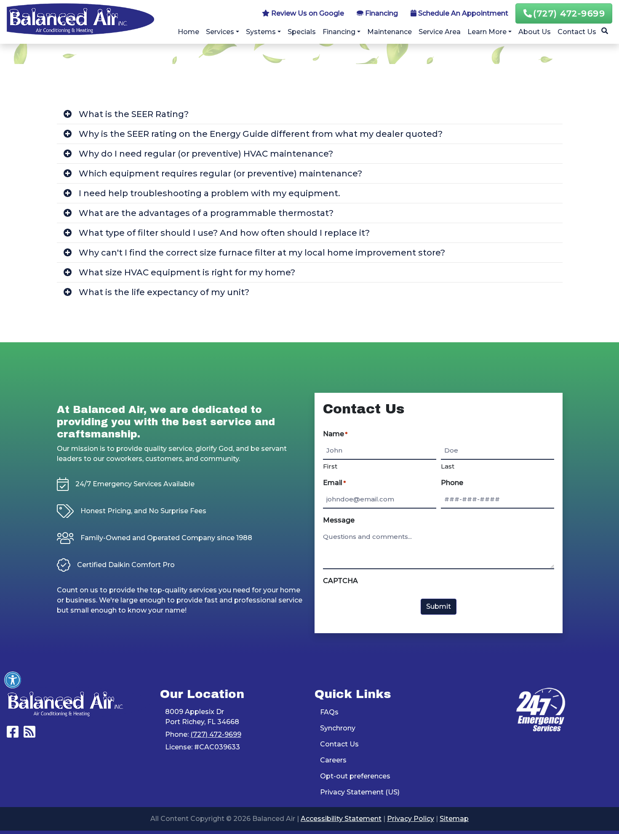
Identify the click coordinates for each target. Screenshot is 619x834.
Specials (302, 32)
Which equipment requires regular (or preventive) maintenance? (220, 173)
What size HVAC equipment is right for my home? (187, 272)
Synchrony (337, 728)
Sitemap (454, 819)
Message (339, 520)
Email (334, 483)
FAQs (329, 712)
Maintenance (389, 32)
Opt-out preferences (355, 776)
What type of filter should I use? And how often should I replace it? (224, 233)
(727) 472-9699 (569, 13)
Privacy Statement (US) (360, 792)
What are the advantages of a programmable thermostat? (206, 213)
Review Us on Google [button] (306, 13)
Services (220, 32)
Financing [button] (380, 13)
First (330, 466)
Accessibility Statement (341, 819)
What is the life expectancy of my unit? (164, 292)
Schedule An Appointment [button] (462, 13)
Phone (452, 483)
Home (188, 32)
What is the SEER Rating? (134, 114)
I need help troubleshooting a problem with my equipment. (209, 193)
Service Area (440, 32)
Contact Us (577, 32)
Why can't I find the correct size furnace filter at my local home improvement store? (262, 253)
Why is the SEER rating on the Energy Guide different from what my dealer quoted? (261, 134)
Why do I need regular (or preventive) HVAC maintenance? (206, 154)
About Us (534, 32)
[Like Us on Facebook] (13, 734)
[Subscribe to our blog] (29, 734)
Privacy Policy (410, 819)
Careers (333, 760)
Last (447, 466)
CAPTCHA (340, 581)
